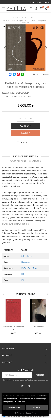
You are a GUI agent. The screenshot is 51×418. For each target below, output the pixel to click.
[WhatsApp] (22, 74)
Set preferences (14, 407)
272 (22, 280)
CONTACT (7, 362)
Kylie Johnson (26, 256)
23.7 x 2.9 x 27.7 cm (29, 268)
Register (40, 375)
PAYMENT (7, 355)
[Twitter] (14, 74)
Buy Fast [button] (25, 133)
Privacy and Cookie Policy (26, 413)
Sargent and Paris (37, 326)
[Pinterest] (18, 74)
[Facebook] (10, 74)
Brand (7, 96)
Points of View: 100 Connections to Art (13, 328)
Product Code (8, 93)
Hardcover (25, 262)
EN (22, 274)
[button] (25, 126)
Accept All (37, 407)
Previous (3, 294)
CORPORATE (8, 348)
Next (47, 294)
